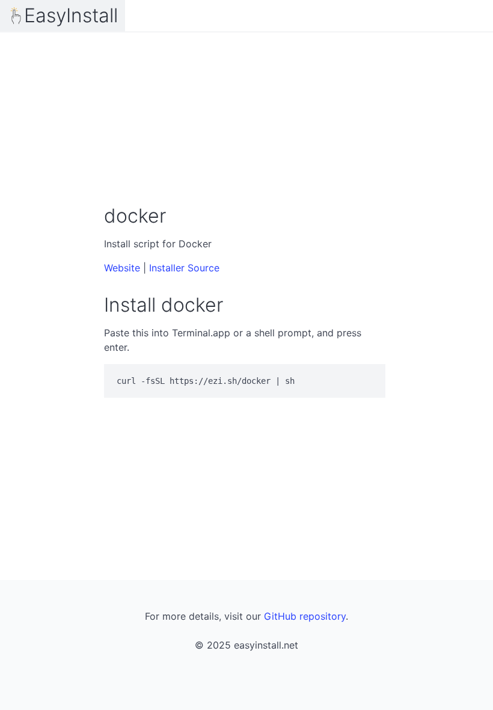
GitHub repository (305, 616)
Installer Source (184, 268)
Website (122, 268)
